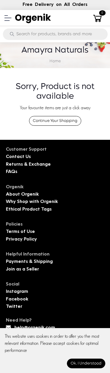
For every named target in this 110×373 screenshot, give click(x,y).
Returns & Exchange (28, 164)
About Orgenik (22, 194)
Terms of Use (20, 232)
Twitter (14, 307)
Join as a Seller (22, 269)
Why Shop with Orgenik (32, 202)
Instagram (17, 292)
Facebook (17, 299)
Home (55, 61)
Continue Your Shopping (55, 121)
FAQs (11, 172)
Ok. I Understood (86, 363)
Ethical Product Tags (29, 209)
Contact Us (18, 157)
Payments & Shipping (29, 262)
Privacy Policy (21, 239)
